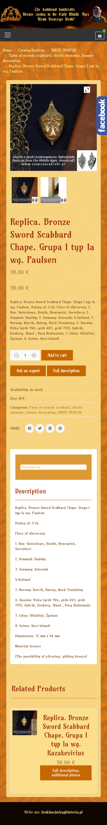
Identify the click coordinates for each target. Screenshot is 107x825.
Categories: (19, 407)
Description (31, 467)
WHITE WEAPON (63, 50)
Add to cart (57, 355)
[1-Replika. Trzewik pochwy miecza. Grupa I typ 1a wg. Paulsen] (25, 190)
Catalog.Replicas (31, 50)
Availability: (19, 389)
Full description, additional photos (66, 772)
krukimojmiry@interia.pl (62, 812)
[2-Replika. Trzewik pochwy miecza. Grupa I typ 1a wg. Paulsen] (53, 190)
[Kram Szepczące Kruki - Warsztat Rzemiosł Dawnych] (53, 13)
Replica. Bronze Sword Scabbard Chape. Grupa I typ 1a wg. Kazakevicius (66, 735)
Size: (14, 398)
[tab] (53, 467)
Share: (15, 428)
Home (7, 50)
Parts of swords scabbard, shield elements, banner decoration (46, 410)
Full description (66, 370)
